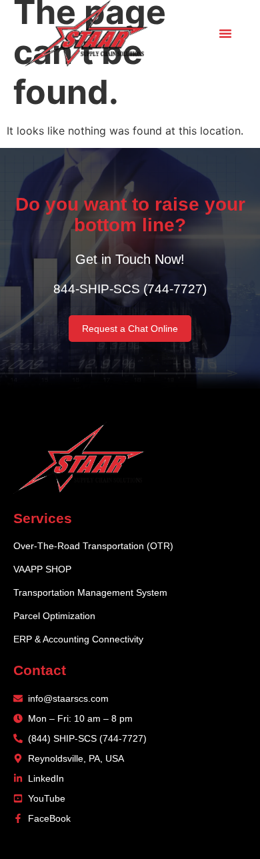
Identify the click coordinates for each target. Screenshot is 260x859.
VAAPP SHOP (42, 569)
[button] (225, 33)
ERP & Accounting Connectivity (78, 639)
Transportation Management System (90, 592)
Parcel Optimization (54, 615)
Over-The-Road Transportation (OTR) (93, 545)
